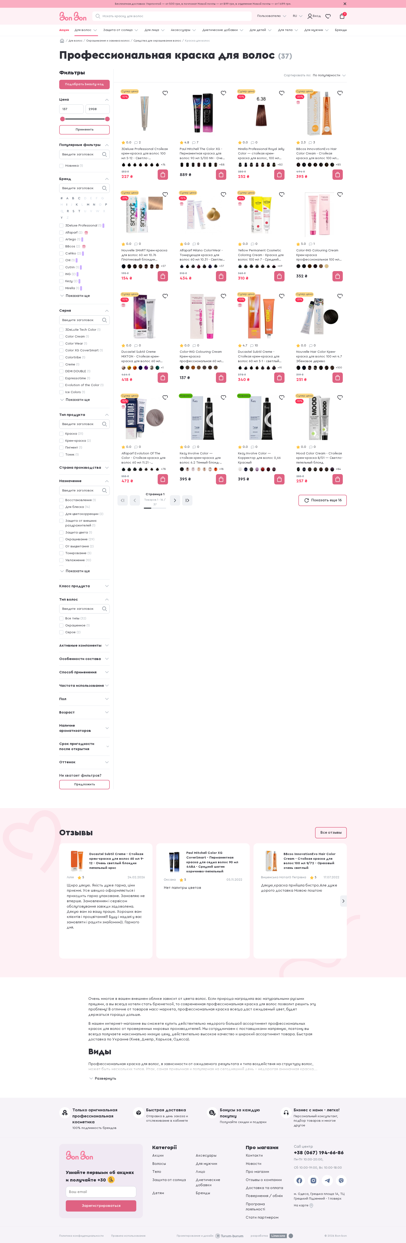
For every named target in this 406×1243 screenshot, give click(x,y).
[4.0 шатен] (263, 164)
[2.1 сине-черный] (246, 164)
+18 (221, 469)
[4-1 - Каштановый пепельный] (152, 164)
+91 (279, 367)
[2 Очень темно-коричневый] (129, 266)
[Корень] (62, 41)
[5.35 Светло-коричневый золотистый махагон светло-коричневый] (157, 266)
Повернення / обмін (264, 1196)
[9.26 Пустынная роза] (204, 469)
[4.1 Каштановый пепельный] (204, 367)
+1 (162, 367)
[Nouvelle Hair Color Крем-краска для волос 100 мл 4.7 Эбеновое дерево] (320, 338)
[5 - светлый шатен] (204, 266)
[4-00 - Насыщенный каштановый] (146, 164)
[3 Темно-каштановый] (187, 367)
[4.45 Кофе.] (146, 266)
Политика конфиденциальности (81, 1235)
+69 (279, 266)
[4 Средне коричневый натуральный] (140, 266)
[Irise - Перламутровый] (123, 367)
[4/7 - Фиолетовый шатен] (332, 469)
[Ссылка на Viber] (341, 1180)
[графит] (152, 367)
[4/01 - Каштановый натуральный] (332, 164)
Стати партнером (262, 1217)
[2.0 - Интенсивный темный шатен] (246, 266)
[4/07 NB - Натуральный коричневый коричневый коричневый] (216, 164)
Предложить (84, 784)
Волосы (159, 1164)
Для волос (82, 30)
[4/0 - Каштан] (326, 164)
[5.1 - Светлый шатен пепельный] (216, 266)
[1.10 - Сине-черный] (304, 266)
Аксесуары (206, 1155)
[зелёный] (157, 367)
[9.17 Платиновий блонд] (193, 469)
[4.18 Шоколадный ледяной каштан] (210, 367)
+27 (163, 266)
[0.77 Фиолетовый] (274, 469)
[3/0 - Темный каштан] (315, 164)
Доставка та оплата (264, 1188)
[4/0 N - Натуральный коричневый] (204, 164)
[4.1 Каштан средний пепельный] (268, 266)
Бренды (341, 30)
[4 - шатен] (257, 367)
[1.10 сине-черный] (123, 266)
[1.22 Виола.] (310, 367)
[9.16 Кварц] (187, 469)
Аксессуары (180, 30)
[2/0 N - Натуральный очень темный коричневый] (187, 164)
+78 (163, 469)
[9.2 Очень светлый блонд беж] (199, 469)
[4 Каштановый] (193, 367)
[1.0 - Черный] (240, 266)
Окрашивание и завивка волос (108, 40)
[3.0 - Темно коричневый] (182, 469)
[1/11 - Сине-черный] (304, 469)
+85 (338, 164)
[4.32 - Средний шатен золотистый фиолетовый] (157, 469)
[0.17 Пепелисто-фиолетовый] (257, 469)
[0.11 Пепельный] (251, 469)
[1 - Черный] (123, 164)
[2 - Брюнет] (129, 469)
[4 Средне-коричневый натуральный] (332, 367)
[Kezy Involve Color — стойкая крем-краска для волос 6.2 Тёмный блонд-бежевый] (203, 439)
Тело (156, 1172)
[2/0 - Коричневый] (310, 164)
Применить (85, 129)
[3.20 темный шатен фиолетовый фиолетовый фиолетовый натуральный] (257, 164)
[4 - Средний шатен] (193, 266)
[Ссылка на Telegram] (327, 1180)
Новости (253, 1164)
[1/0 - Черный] (298, 164)
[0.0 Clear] (240, 469)
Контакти (254, 1155)
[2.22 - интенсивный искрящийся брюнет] (315, 266)
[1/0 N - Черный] (182, 164)
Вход (316, 16)
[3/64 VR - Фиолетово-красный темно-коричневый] (199, 164)
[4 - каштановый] (140, 164)
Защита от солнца (118, 30)
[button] (343, 901)
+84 (338, 469)
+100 (339, 367)
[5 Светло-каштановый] (216, 367)
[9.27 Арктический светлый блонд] (210, 469)
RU (295, 16)
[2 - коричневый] (310, 266)
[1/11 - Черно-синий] (304, 164)
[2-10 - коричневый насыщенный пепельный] (246, 367)
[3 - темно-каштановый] (135, 164)
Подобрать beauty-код (84, 84)
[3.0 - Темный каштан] (251, 266)
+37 (221, 266)
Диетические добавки (220, 30)
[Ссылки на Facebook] (299, 1180)
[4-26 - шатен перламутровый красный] (274, 367)
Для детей (258, 30)
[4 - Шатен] (321, 469)
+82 (280, 164)
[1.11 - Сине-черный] (182, 266)
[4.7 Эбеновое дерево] (152, 266)
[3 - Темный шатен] (187, 266)
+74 (163, 164)
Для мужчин (313, 30)
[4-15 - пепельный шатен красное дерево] (263, 367)
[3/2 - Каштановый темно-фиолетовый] (321, 164)
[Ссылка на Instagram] (313, 1180)
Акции (64, 30)
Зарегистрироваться (101, 1206)
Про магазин (257, 1172)
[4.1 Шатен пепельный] (274, 164)
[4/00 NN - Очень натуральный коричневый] (210, 164)
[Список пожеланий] (165, 93)
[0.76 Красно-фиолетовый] (268, 469)
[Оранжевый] (135, 367)
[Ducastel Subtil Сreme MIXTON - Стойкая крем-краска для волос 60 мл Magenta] (145, 338)
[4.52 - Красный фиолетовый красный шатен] (199, 266)
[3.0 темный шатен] (251, 164)
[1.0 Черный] (240, 164)
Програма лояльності (255, 1206)
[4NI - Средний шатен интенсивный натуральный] (152, 469)
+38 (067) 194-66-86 (319, 1152)
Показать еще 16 (326, 500)
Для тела (285, 30)
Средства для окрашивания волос (157, 40)
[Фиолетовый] (146, 367)
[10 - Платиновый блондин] (326, 266)
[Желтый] (129, 367)
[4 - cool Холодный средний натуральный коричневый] (257, 266)
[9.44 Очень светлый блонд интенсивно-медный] (216, 469)
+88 (222, 164)
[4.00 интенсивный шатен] (268, 164)
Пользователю (269, 16)
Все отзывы (331, 832)
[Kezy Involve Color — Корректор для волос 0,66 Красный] (261, 439)
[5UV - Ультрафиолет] (210, 266)
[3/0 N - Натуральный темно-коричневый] (193, 164)
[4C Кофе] (199, 367)
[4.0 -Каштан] (263, 266)
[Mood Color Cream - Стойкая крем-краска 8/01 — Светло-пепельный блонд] (320, 439)
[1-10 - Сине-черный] (129, 164)
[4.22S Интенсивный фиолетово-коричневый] (274, 266)
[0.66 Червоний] (263, 469)
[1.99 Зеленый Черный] (315, 367)
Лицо (200, 1172)
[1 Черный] (182, 367)
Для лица (151, 30)
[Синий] (140, 367)
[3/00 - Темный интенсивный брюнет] (315, 469)
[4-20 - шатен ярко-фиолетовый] (268, 367)
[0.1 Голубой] (246, 469)
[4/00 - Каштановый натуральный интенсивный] (326, 469)
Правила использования (128, 1235)
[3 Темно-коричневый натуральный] (135, 266)
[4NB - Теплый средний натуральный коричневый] (146, 469)
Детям (158, 1193)
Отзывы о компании (264, 1180)
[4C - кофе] (321, 266)
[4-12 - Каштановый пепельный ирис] (157, 164)
